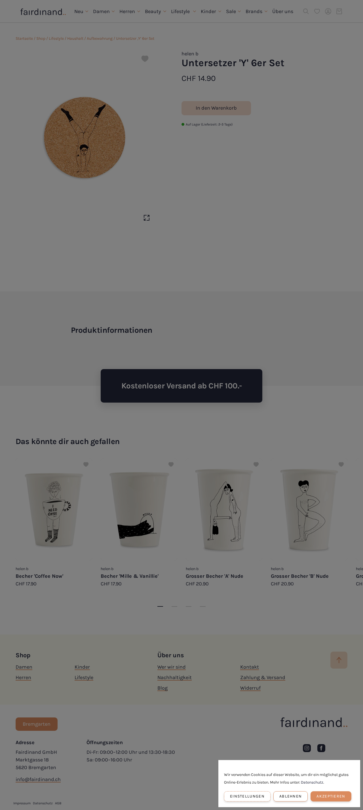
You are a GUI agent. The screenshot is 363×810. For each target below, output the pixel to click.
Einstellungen (247, 796)
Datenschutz (312, 782)
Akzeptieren (330, 796)
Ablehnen (290, 796)
